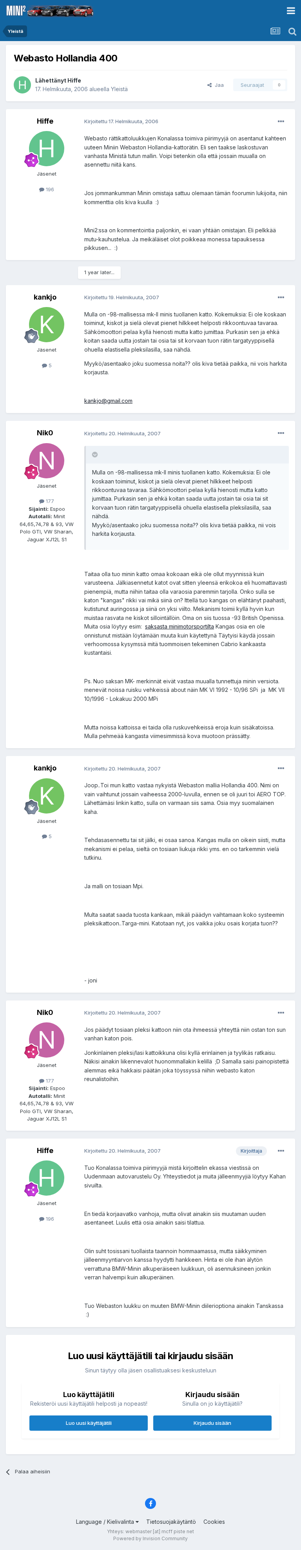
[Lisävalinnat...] (281, 121)
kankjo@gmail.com (108, 400)
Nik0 (45, 433)
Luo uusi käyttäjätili (89, 1423)
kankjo (45, 297)
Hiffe (74, 80)
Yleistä (119, 89)
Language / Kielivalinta (106, 1521)
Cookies (214, 1521)
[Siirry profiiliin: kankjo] (46, 324)
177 (49, 501)
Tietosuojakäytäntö (171, 1521)
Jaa (218, 85)
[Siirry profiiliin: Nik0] (46, 460)
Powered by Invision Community (150, 1538)
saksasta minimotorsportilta (179, 626)
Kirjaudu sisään (212, 1423)
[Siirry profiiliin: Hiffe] (22, 84)
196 (49, 189)
